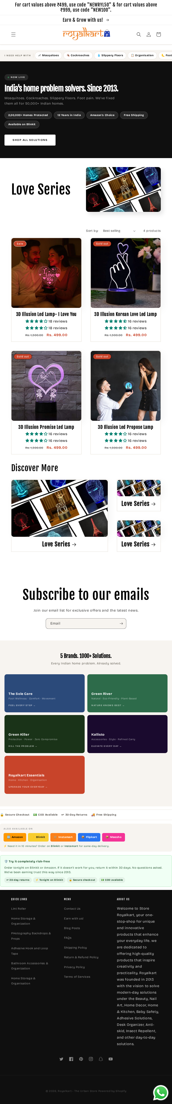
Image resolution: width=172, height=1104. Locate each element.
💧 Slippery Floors (110, 55)
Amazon (15, 837)
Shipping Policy (75, 947)
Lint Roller (18, 909)
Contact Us (72, 909)
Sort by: (92, 231)
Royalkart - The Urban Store (77, 1091)
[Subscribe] (121, 623)
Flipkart (89, 837)
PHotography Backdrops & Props (31, 936)
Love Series (56, 544)
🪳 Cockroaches (78, 55)
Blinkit (38, 837)
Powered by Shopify (112, 1091)
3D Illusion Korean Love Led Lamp (125, 314)
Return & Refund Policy (81, 957)
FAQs (67, 938)
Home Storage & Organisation (23, 981)
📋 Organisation (142, 55)
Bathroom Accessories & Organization (29, 966)
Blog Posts (72, 928)
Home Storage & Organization (23, 921)
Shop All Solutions (30, 140)
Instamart (63, 837)
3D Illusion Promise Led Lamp (46, 427)
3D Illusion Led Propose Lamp (125, 427)
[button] (13, 34)
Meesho (113, 837)
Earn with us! (74, 918)
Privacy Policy (74, 967)
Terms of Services (77, 977)
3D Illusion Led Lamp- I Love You (46, 314)
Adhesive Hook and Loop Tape (29, 951)
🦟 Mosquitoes (48, 55)
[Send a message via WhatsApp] (161, 1093)
